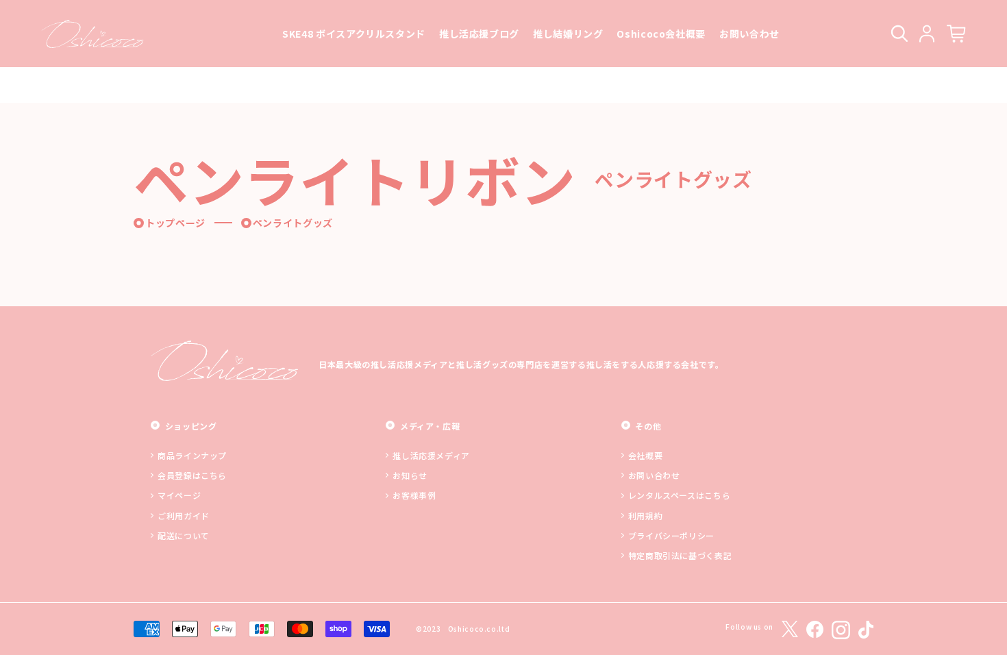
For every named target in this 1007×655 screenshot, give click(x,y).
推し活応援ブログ (479, 33)
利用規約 (645, 515)
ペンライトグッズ (293, 223)
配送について (184, 535)
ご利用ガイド (184, 515)
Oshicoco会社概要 (661, 33)
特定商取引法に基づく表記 (680, 555)
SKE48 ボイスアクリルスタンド (353, 33)
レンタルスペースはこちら (679, 495)
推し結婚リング (568, 33)
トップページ (175, 223)
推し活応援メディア (431, 455)
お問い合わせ (749, 33)
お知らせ (410, 475)
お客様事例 (414, 495)
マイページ (179, 495)
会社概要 (645, 455)
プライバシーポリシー (671, 535)
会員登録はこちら (192, 475)
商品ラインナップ (192, 455)
